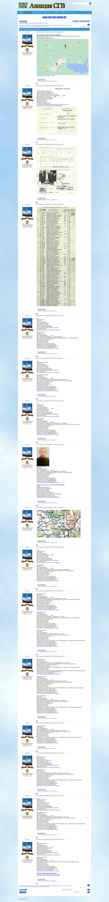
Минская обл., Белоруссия (68, 25)
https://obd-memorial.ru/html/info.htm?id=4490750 (48, 743)
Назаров (31, 23)
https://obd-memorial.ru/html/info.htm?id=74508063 (48, 870)
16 (64, 839)
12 (64, 656)
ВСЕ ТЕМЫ (45, 17)
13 (64, 722)
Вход (65, 17)
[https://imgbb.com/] (43, 465)
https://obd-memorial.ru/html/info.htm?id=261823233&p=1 (49, 105)
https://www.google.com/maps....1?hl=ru (45, 75)
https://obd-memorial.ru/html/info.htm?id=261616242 (48, 497)
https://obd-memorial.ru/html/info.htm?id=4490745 (48, 646)
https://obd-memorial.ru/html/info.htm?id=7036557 (48, 482)
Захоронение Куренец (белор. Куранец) (26, 26)
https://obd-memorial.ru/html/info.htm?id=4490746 (48, 693)
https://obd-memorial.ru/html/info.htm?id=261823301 (48, 562)
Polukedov (45, 23)
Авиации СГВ (21, 25)
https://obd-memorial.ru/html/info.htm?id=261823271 (48, 416)
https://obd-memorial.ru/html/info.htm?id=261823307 (48, 810)
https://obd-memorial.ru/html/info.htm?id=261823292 (48, 767)
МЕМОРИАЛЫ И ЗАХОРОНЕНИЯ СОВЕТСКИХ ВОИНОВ (35, 25)
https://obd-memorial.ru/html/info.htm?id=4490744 (48, 829)
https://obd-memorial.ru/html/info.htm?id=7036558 (48, 348)
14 (64, 752)
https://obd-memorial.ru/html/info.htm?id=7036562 (48, 580)
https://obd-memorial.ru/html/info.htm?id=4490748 (48, 712)
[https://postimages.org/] (63, 74)
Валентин (35, 23)
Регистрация (59, 17)
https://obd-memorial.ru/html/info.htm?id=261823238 (48, 329)
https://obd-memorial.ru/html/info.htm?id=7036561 (48, 609)
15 (64, 795)
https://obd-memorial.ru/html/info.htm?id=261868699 (48, 875)
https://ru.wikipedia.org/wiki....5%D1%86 (46, 38)
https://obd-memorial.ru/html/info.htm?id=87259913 (48, 674)
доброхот (40, 23)
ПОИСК (54, 17)
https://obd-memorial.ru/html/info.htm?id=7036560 (48, 390)
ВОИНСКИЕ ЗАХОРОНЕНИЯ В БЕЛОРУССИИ (54, 25)
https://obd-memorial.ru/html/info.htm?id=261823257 (48, 854)
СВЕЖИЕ (50, 17)
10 (64, 547)
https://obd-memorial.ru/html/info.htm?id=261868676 (48, 874)
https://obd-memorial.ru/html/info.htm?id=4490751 (48, 785)
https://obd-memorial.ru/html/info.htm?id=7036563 (48, 434)
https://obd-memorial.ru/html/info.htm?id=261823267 (48, 372)
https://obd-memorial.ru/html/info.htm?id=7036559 (48, 628)
